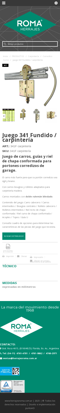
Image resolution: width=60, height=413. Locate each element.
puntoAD (30, 408)
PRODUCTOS (18, 56)
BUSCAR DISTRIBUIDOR (14, 236)
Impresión (38, 257)
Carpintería (33, 56)
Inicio (5, 56)
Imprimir (10, 256)
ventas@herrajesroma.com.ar (20, 358)
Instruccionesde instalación (8, 251)
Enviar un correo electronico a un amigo (40, 261)
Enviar (24, 256)
